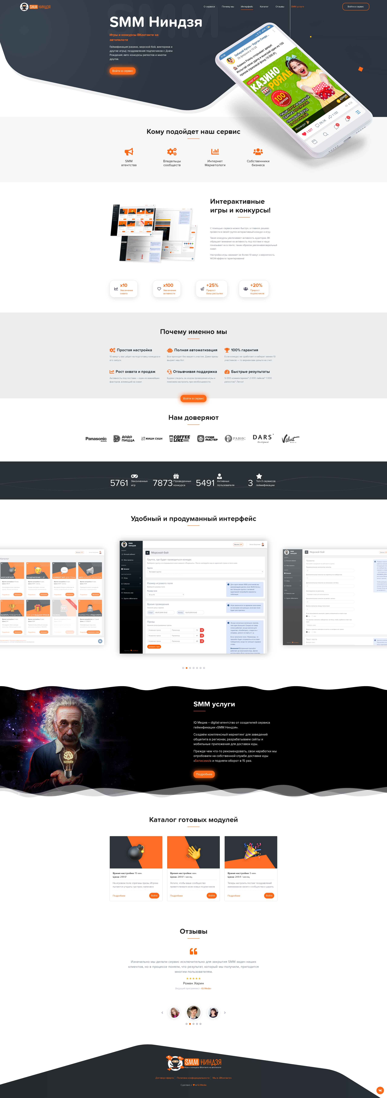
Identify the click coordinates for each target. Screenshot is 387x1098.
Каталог (264, 6)
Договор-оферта (164, 1078)
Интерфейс (247, 6)
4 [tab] (197, 1024)
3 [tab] (193, 1024)
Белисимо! (202, 760)
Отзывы (280, 6)
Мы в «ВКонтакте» (222, 1078)
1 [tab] (186, 1024)
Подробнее (204, 774)
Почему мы (228, 6)
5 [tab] (200, 1024)
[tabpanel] (213, 1012)
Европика (212, 998)
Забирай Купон (210, 993)
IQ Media (201, 1085)
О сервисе (209, 6)
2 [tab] (190, 1024)
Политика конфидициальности (193, 1078)
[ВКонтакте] (380, 1090)
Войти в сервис (356, 6)
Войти (154, 895)
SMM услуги (297, 6)
